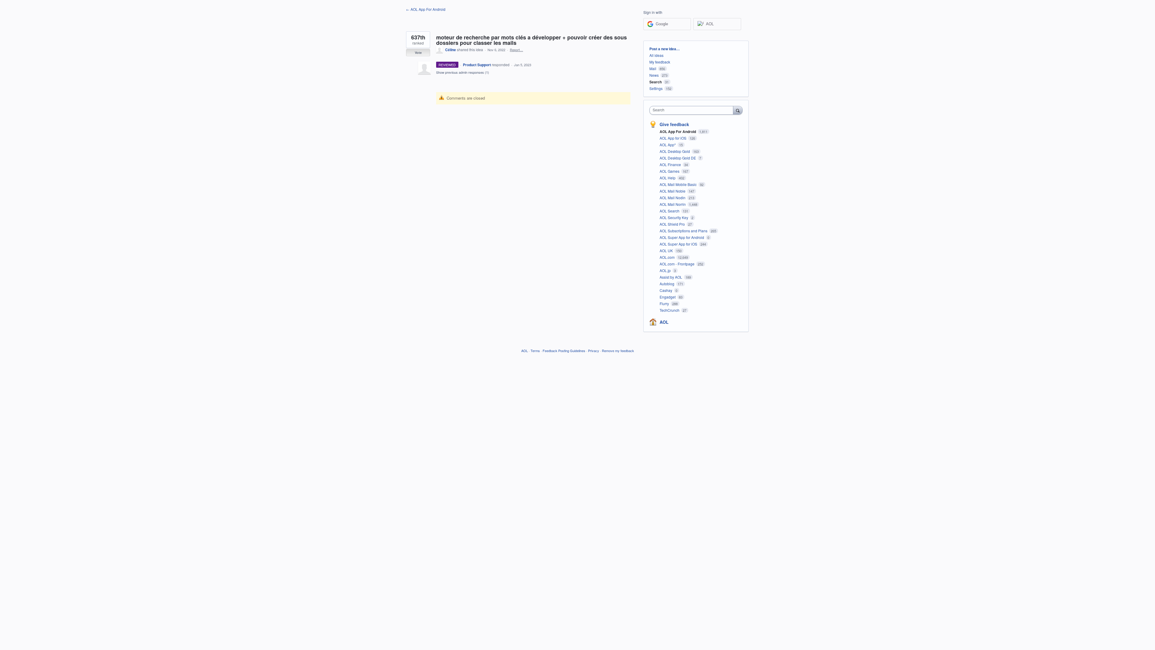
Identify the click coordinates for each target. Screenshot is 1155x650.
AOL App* (668, 144)
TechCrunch (670, 310)
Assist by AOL (671, 277)
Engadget (668, 296)
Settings (656, 88)
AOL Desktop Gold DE (678, 157)
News (654, 75)
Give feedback (674, 124)
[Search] (738, 110)
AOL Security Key (674, 217)
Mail (652, 68)
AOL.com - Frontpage (677, 263)
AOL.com (668, 257)
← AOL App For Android (425, 9)
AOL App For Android (678, 131)
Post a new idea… (664, 48)
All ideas (656, 55)
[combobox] (692, 110)
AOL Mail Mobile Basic (679, 184)
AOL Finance (671, 164)
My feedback (659, 61)
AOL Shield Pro (673, 224)
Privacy (593, 350)
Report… (516, 49)
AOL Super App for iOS (679, 243)
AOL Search (670, 210)
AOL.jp (666, 270)
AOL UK (667, 250)
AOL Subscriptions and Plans (684, 230)
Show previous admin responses (462, 72)
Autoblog (667, 283)
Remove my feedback (618, 350)
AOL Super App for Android (682, 237)
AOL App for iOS (673, 138)
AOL (664, 322)
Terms (535, 350)
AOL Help (668, 177)
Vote (418, 52)
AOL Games (670, 171)
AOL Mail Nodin (673, 197)
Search (655, 82)
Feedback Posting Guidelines (564, 350)
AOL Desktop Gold (675, 151)
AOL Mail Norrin (673, 204)
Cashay (666, 290)
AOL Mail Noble (673, 190)
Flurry (665, 303)
